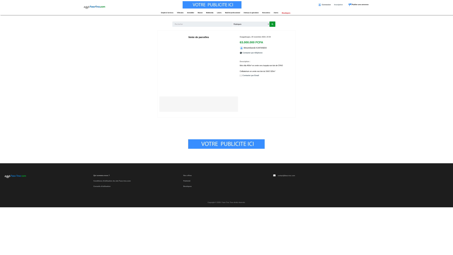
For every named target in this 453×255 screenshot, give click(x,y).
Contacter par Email (251, 75)
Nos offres (187, 175)
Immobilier (190, 13)
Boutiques (286, 13)
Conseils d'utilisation (102, 186)
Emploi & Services (167, 13)
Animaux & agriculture (251, 13)
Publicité (186, 181)
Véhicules (180, 13)
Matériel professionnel (232, 13)
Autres (276, 13)
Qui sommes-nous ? (101, 175)
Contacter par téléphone (252, 53)
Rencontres (266, 13)
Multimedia (209, 13)
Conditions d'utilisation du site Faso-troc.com (112, 181)
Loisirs (219, 13)
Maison (200, 13)
